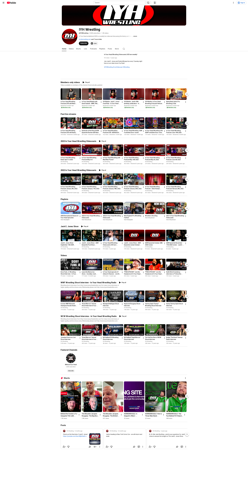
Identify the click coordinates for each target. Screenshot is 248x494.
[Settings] (233, 3)
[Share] (90, 447)
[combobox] (120, 3)
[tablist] (124, 49)
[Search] (148, 3)
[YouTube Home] (11, 2)
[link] (81, 439)
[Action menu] (100, 447)
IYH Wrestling (64, 161)
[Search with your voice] (155, 3)
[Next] (187, 94)
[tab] (64, 49)
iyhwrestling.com (85, 39)
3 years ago (164, 431)
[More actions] (80, 102)
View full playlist (65, 219)
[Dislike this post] (68, 446)
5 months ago (78, 431)
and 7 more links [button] (96, 39)
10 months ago (122, 431)
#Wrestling (126, 67)
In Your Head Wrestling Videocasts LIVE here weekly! (120, 54)
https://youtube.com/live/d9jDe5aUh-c (75, 436)
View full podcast (86, 219)
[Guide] (3, 3)
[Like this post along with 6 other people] (63, 446)
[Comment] (139, 447)
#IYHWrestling (108, 67)
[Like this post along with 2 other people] (149, 446)
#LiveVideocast (118, 67)
